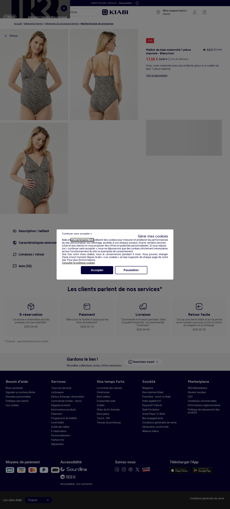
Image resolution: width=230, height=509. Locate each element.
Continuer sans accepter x (77, 233)
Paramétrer (131, 270)
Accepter (97, 270)
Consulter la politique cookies (78, 262)
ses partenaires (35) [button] (82, 239)
